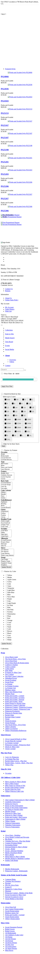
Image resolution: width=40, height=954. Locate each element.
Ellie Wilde (9, 670)
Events (7, 345)
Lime (9, 584)
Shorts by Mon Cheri (12, 747)
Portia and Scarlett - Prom (13, 701)
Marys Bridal (9, 855)
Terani (7, 719)
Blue (9, 594)
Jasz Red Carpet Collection (14, 676)
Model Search (10, 338)
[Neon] (3, 496)
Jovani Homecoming (12, 911)
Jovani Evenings (10, 680)
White (9, 640)
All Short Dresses (11, 948)
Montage (8, 891)
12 (8, 407)
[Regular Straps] (6, 561)
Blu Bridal (8, 839)
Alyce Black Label (11, 657)
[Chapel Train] (5, 525)
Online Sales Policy (11, 300)
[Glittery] (3, 492)
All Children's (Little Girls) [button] (10, 777)
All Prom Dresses (11, 943)
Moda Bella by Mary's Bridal (15, 856)
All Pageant (9, 941)
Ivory (9, 625)
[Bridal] (9, 454)
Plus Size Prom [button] (6, 753)
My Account (9, 307)
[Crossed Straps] (6, 485)
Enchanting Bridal (11, 845)
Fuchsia (10, 612)
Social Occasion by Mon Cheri (15, 895)
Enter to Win (9, 334)
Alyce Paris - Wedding (12, 835)
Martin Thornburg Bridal (13, 853)
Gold (9, 629)
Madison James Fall (11, 913)
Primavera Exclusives (12, 711)
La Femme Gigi (10, 688)
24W (29, 423)
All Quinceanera (10, 946)
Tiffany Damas (10, 821)
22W (19, 423)
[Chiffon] (4, 513)
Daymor (8, 883)
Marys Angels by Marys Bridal (15, 782)
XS (28, 431)
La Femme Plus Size (12, 759)
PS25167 (5, 125)
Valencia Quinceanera (12, 823)
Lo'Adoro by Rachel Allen (14, 809)
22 (16, 411)
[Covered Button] (6, 483)
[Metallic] (3, 494)
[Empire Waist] (6, 542)
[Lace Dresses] (6, 469)
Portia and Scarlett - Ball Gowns (16, 817)
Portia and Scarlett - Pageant (14, 699)
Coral (9, 622)
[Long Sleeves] (7, 553)
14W (9, 419)
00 (17, 399)
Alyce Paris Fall (10, 907)
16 (24, 407)
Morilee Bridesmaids (12, 869)
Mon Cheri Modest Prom (13, 692)
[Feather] (4, 515)
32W (9, 431)
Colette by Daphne (11, 665)
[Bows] (6, 506)
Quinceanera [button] (5, 796)
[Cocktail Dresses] (9, 460)
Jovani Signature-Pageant (13, 927)
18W (29, 419)
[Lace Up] (6, 486)
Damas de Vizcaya (11, 804)
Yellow (9, 575)
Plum (9, 616)
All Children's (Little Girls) (14, 935)
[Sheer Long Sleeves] (7, 555)
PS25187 (5, 137)
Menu (3, 14)
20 (8, 411)
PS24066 (5, 76)
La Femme (8, 684)
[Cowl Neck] (6, 531)
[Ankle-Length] (5, 521)
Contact (7, 365)
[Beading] (6, 504)
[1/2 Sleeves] (7, 550)
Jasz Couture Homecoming (14, 909)
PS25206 (5, 186)
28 (8, 415)
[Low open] (6, 488)
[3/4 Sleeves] (7, 552)
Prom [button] (3, 653)
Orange (9, 620)
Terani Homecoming (12, 917)
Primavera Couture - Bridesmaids (16, 871)
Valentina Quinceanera (12, 825)
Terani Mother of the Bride (14, 899)
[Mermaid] (6, 544)
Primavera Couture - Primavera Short (17, 745)
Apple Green (11, 579)
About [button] (7, 355)
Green (9, 582)
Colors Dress (9, 669)
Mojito (9, 577)
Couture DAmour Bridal (13, 843)
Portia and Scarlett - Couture (14, 696)
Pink (8, 607)
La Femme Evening (11, 686)
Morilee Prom (9, 694)
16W (19, 419)
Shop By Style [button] (6, 769)
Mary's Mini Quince (12, 784)
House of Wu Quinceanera (14, 806)
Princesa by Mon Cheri (13, 813)
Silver (9, 637)
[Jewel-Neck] (6, 536)
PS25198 (5, 150)
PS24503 (5, 101)
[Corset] (7, 479)
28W (19, 427)
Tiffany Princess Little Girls (14, 791)
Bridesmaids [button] (5, 865)
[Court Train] (5, 527)
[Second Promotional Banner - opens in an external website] (11, 224)
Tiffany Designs (10, 727)
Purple (9, 599)
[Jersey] (4, 517)
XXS (19, 431)
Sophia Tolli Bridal (11, 860)
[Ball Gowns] (6, 464)
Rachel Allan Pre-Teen (12, 789)
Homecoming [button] (5, 903)
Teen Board (9, 342)
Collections (9, 330)
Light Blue (11, 590)
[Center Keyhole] (7, 477)
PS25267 (5, 198)
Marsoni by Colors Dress (13, 889)
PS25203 (5, 174)
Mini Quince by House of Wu (15, 785)
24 (24, 411)
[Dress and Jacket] (6, 467)
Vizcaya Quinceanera (12, 827)
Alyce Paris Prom (11, 661)
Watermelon (11, 614)
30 (16, 415)
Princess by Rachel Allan (13, 713)
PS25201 (5, 162)
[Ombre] (3, 498)
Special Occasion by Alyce (14, 897)
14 (16, 407)
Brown (9, 631)
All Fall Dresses (10, 939)
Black (9, 633)
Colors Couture (10, 667)
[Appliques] (6, 502)
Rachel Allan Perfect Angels (14, 787)
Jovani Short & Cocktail (13, 741)
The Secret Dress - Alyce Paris (15, 659)
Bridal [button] (3, 831)
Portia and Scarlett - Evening (14, 698)
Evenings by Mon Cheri (13, 672)
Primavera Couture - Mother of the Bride (19, 893)
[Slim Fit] (6, 546)
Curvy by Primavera (12, 757)
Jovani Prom (9, 682)
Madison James (10, 690)
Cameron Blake (10, 879)
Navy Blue (11, 597)
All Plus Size (9, 945)
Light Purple (11, 603)
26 (33, 411)
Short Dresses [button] (6, 735)
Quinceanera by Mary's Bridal (15, 819)
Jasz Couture (9, 674)
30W (29, 427)
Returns (7, 291)
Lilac (9, 601)
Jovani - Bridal (10, 849)
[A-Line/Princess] (6, 540)
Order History (10, 309)
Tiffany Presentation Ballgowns (15, 730)
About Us (8, 298)
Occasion (8, 773)
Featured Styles (10, 69)
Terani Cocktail (10, 749)
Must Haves (9, 950)
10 (30, 403)
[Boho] (6, 466)
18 (33, 407)
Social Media (9, 349)
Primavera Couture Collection (15, 705)
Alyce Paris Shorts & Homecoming (17, 663)
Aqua (9, 586)
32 (24, 415)
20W (9, 423)
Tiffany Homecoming (12, 919)
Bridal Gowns (10, 929)
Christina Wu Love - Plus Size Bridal (17, 841)
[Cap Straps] (6, 559)
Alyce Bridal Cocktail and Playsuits (17, 837)
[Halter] (6, 532)
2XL (8, 439)
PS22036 (5, 89)
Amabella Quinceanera (13, 802)
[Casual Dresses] (9, 458)
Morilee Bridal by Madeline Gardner (17, 858)
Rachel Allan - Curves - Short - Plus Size (19, 763)
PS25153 (5, 113)
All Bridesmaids (10, 933)
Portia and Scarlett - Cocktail (14, 915)
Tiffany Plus (9, 765)
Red (8, 618)
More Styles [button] (5, 923)
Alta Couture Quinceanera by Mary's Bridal (20, 800)
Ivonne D (8, 887)
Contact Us (9, 289)
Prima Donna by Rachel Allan (15, 703)
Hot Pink (10, 610)
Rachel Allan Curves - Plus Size (16, 761)
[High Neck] (6, 534)
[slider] (35, 379)
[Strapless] (6, 565)
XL (30, 435)
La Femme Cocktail (11, 743)
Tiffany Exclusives (11, 728)
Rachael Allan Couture (12, 717)
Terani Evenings (10, 721)
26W (9, 427)
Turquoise (10, 588)
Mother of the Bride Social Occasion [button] (14, 875)
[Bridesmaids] (9, 456)
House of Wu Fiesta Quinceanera (16, 807)
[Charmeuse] (4, 512)
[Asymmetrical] (5, 523)
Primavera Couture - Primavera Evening (18, 707)
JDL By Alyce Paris (12, 885)
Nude (9, 627)
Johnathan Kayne (11, 678)
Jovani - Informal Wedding (14, 851)
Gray (9, 635)
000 (8, 399)
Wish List (8, 311)
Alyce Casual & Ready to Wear (15, 739)
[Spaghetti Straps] (6, 563)
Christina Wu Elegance (13, 881)
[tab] (22, 356)
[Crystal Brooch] (6, 507)
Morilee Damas (10, 811)
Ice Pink (10, 605)
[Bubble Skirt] (7, 473)
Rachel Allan (9, 715)
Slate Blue (10, 592)
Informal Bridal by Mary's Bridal (16, 847)
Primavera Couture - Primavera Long (17, 709)
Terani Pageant (10, 723)
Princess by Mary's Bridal (13, 815)
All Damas (8, 937)
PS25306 (5, 211)
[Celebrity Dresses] (7, 475)
